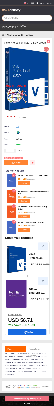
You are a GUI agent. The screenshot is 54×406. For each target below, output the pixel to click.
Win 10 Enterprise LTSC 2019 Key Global (36, 291)
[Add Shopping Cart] (32, 162)
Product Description (12, 352)
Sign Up (48, 3)
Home (4, 27)
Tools (23, 25)
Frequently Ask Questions (34, 352)
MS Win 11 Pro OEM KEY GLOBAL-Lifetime (33, 175)
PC (16, 27)
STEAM (10, 27)
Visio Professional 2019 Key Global (37, 256)
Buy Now (15, 162)
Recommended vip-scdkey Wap (27, 398)
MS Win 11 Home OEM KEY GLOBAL (31, 222)
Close (27, 403)
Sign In (41, 3)
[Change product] (43, 246)
